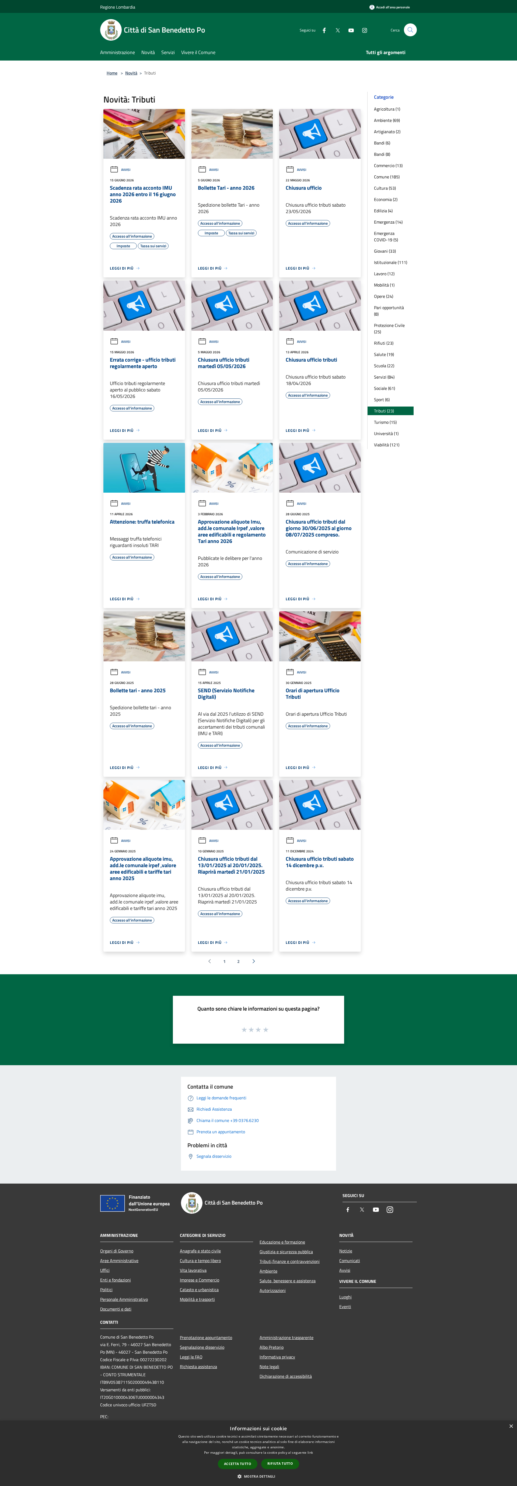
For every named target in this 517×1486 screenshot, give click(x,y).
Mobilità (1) (384, 285)
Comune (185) (387, 177)
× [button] (511, 1426)
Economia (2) (385, 199)
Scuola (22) (384, 365)
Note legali (269, 1366)
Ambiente (268, 1271)
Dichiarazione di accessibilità (286, 1376)
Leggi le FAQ (191, 1357)
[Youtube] (349, 29)
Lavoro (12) (384, 273)
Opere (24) (383, 296)
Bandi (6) (382, 143)
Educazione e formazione (282, 1242)
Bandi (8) (382, 154)
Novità (131, 73)
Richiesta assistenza (198, 1366)
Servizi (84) (384, 377)
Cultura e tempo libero (200, 1260)
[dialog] (258, 1453)
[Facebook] (322, 29)
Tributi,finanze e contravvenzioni (290, 1261)
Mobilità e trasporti (197, 1299)
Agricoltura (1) (387, 109)
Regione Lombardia (117, 7)
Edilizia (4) (383, 210)
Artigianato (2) (387, 131)
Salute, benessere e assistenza (288, 1280)
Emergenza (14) (388, 222)
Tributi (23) (384, 411)
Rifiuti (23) (383, 343)
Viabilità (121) (386, 445)
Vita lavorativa (193, 1270)
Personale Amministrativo (124, 1299)
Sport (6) (382, 399)
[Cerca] (410, 29)
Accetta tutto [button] (237, 1464)
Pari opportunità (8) (389, 310)
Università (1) (386, 433)
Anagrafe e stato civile (200, 1251)
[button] (258, 1476)
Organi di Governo (116, 1251)
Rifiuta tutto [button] (280, 1463)
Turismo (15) (385, 422)
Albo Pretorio (272, 1347)
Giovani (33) (385, 251)
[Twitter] (335, 29)
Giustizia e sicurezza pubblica (286, 1251)
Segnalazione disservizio (202, 1347)
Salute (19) (384, 354)
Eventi (345, 1306)
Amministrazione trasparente (286, 1337)
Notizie (345, 1251)
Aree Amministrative (119, 1260)
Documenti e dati (115, 1309)
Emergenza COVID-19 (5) (386, 236)
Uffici (105, 1270)
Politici (106, 1289)
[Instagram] (362, 29)
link (310, 1452)
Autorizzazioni (273, 1290)
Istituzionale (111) (390, 262)
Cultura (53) (385, 188)
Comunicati (349, 1260)
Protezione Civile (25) (389, 328)
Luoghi (345, 1297)
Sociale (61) (384, 388)
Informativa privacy (277, 1357)
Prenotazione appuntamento (206, 1337)
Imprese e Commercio (199, 1280)
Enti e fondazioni (115, 1280)
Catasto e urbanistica (199, 1289)
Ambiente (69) (387, 120)
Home (112, 73)
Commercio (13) (388, 165)
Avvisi (125, 169)
